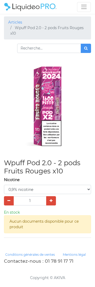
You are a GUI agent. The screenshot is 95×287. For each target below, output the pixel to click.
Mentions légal (74, 255)
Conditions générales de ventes (30, 255)
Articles (15, 22)
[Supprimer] (9, 200)
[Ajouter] (51, 200)
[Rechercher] (86, 48)
